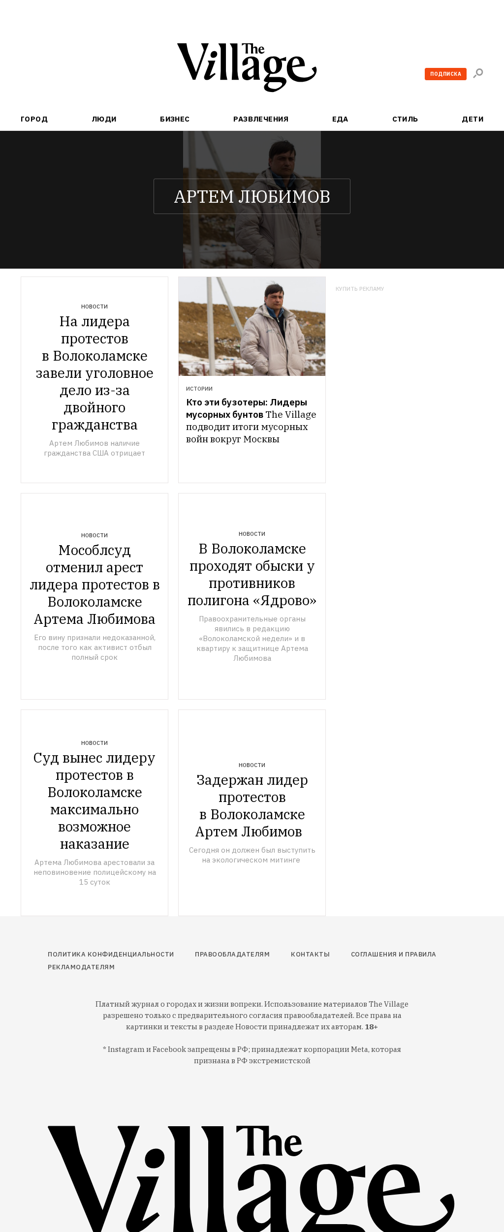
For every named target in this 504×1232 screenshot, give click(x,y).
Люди (104, 119)
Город (34, 119)
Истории (199, 388)
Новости (94, 306)
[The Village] (252, 69)
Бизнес (175, 119)
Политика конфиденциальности (111, 954)
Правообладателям (232, 954)
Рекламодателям (81, 967)
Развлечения (260, 119)
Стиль (405, 119)
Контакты (310, 954)
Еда (340, 119)
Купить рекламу (360, 289)
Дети (472, 119)
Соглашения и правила (394, 954)
